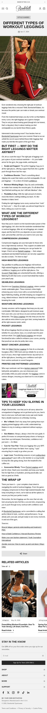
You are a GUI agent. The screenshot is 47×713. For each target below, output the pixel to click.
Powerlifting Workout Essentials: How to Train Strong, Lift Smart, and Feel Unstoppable (18, 626)
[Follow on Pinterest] (18, 692)
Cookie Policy (37, 708)
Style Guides (23, 17)
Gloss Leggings (19, 317)
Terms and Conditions (9, 708)
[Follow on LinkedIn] (28, 692)
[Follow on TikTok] (23, 692)
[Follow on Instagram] (13, 692)
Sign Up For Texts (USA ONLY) (23, 663)
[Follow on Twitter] (8, 692)
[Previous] (2, 2)
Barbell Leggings (24, 251)
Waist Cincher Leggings (17, 349)
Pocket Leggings (32, 467)
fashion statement (31, 368)
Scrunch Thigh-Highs (9, 273)
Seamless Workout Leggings (22, 286)
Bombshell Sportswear (10, 136)
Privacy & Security (24, 708)
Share (25, 554)
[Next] (44, 2)
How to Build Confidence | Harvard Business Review (21, 534)
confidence (33, 181)
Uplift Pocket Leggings (24, 336)
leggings (35, 374)
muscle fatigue (12, 248)
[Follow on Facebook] (3, 692)
